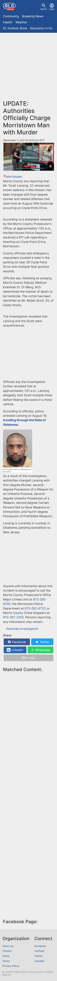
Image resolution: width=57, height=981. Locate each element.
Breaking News (32, 16)
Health (7, 22)
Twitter (44, 642)
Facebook (18, 642)
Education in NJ (41, 28)
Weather (21, 22)
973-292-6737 (35, 608)
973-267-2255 (13, 617)
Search (43, 9)
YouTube (39, 951)
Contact (7, 951)
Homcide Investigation (22, 629)
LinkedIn (16, 650)
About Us (8, 946)
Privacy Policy (11, 965)
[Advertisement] (28, 64)
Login (51, 9)
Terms (6, 961)
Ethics (6, 956)
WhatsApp (42, 650)
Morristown (14, 176)
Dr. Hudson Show (15, 28)
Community (11, 16)
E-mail (30, 658)
